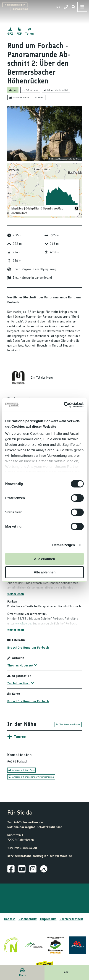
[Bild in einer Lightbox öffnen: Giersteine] (44, 133)
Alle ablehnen (44, 572)
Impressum (48, 919)
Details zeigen (63, 545)
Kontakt (10, 919)
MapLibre (17, 208)
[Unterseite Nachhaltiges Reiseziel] (12, 945)
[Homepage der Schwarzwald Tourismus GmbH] (77, 945)
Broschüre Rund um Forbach (28, 648)
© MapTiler (32, 208)
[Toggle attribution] (76, 208)
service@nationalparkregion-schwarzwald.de (39, 856)
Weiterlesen (15, 594)
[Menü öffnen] (82, 7)
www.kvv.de (23, 623)
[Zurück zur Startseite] (16, 7)
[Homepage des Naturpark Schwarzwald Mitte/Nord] (55, 945)
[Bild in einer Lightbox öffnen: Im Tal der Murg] (18, 377)
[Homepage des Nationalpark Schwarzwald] (33, 945)
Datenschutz (27, 919)
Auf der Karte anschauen (68, 724)
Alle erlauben (44, 559)
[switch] (77, 498)
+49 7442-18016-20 (22, 848)
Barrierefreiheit (71, 919)
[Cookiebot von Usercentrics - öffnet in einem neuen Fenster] (64, 405)
